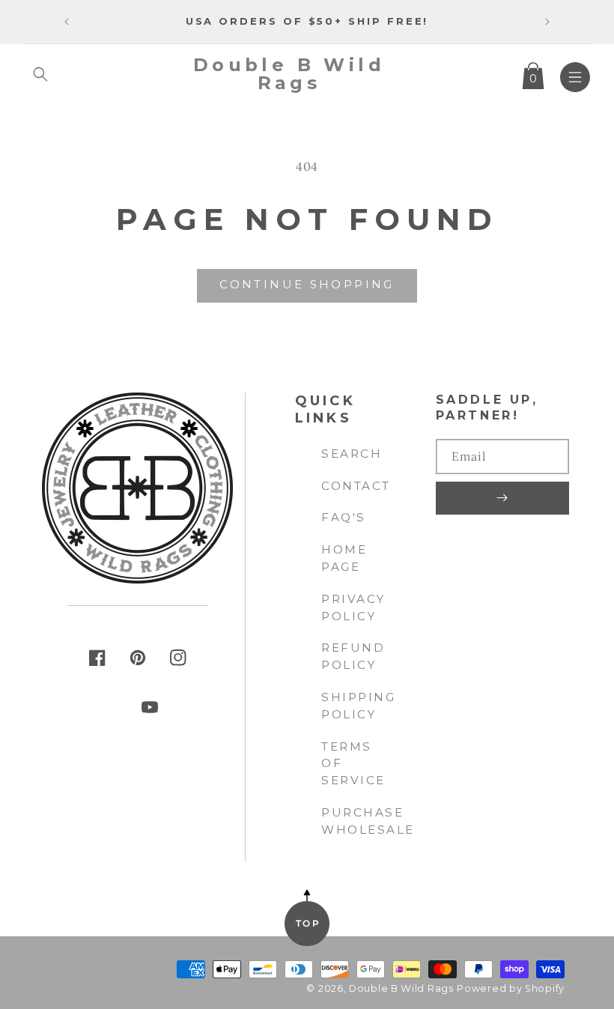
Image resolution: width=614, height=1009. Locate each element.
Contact (356, 486)
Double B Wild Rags (401, 988)
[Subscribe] (502, 498)
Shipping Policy (358, 705)
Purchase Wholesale (368, 821)
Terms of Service (353, 763)
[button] (40, 74)
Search (351, 453)
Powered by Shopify (511, 988)
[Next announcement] (547, 21)
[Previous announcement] (66, 21)
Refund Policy (353, 656)
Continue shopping (306, 284)
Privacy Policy (353, 607)
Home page (344, 558)
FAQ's (343, 517)
